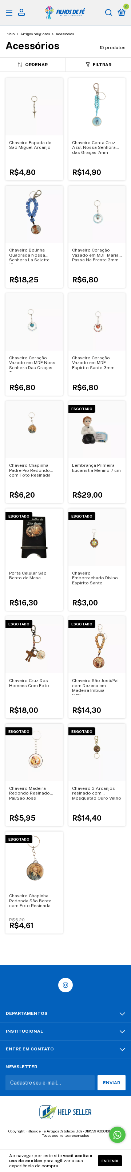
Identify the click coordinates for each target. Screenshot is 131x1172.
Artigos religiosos (35, 34)
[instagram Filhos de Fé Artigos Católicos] (65, 985)
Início (10, 34)
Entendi (110, 1161)
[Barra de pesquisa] (109, 13)
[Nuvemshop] (65, 1143)
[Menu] (10, 13)
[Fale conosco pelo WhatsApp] (117, 1135)
